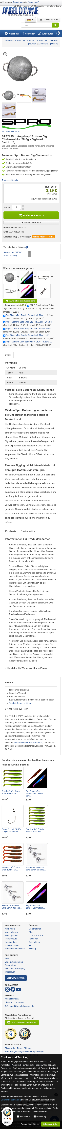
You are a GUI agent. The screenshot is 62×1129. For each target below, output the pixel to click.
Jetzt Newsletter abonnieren (24, 1022)
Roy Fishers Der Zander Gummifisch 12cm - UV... (28, 335)
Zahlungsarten (11, 935)
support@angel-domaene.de (21, 1006)
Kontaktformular (12, 999)
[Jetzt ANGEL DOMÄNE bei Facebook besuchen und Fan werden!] (7, 991)
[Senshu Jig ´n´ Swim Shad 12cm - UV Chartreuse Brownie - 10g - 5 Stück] (13, 778)
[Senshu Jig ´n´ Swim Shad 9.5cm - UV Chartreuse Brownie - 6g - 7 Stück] (37, 816)
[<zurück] (32, 44)
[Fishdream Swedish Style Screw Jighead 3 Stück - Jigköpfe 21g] (37, 854)
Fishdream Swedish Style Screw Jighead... (36, 868)
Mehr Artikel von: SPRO (11, 131)
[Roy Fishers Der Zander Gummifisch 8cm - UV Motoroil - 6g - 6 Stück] (37, 778)
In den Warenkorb (33, 215)
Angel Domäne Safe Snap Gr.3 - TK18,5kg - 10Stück (29, 328)
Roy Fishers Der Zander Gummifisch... (35, 906)
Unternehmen (35, 929)
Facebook (33, 939)
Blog (31, 932)
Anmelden (17, 2)
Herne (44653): (10, 256)
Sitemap (32, 949)
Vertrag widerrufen (15, 978)
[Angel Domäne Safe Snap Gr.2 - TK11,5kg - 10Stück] (43, 277)
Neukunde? (33, 2)
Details (8, 355)
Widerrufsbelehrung (14, 962)
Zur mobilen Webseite (15, 949)
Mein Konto (23, 6)
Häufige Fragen (12, 945)
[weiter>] (54, 44)
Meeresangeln (11, 1051)
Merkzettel (39, 6)
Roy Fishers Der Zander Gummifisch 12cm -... (26, 315)
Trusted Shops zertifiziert (20, 703)
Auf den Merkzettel (32, 222)
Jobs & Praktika (36, 935)
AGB (7, 959)
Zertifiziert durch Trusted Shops (28, 742)
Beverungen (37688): (13, 252)
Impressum (10, 972)
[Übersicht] (43, 44)
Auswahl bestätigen (30, 1124)
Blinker (20, 1048)
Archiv (32, 945)
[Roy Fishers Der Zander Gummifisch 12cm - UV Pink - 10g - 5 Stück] (27, 291)
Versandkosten (11, 932)
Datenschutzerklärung (11, 1100)
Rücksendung (11, 939)
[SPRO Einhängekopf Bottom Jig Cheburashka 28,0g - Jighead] (9, 95)
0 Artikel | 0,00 (49, 20)
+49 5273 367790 (16, 1002)
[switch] (7, 1122)
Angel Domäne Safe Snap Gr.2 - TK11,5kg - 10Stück (29, 322)
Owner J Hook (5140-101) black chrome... (11, 830)
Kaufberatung (11, 942)
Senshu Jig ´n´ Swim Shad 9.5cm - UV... (35, 830)
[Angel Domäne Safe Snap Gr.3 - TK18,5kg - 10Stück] (10, 291)
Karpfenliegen (37, 1051)
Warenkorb (55, 6)
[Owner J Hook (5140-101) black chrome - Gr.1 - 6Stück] (13, 816)
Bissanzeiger (11, 1048)
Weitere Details (11, 180)
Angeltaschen (24, 1051)
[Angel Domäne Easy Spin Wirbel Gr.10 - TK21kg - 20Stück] (44, 291)
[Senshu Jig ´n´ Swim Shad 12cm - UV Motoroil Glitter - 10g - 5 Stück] (13, 854)
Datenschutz (10, 965)
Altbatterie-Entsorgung (15, 968)
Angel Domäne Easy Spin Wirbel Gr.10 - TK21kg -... (29, 342)
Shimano (28, 1048)
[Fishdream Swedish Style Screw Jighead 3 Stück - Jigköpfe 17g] (13, 892)
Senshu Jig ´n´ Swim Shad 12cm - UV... (11, 792)
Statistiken (25, 1116)
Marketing (41, 1116)
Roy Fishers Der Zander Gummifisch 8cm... (34, 793)
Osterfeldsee (34, 942)
